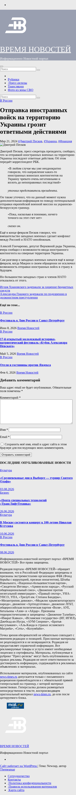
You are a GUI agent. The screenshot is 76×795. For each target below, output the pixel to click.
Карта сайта (16, 790)
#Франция (65, 141)
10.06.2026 (7, 533)
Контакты (14, 779)
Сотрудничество (19, 776)
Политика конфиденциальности (29, 783)
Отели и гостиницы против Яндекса (25, 365)
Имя (4, 429)
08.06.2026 (7, 552)
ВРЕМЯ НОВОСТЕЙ (35, 49)
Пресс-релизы (17, 83)
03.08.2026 (7, 489)
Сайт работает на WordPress (19, 766)
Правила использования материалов (32, 786)
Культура (6, 470)
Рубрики (13, 79)
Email (5, 437)
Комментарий (10, 397)
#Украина (50, 141)
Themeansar (7, 769)
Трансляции (16, 86)
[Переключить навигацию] (1, 66)
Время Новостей (28, 328)
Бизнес (4, 492)
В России (6, 100)
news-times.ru (8, 676)
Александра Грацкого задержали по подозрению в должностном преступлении (33, 295)
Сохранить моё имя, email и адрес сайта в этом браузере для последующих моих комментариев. (33, 446)
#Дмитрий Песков (30, 141)
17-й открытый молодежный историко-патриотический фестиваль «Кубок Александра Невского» (33, 342)
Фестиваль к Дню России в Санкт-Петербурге (32, 320)
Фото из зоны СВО (20, 90)
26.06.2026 (7, 511)
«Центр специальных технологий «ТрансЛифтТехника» (23, 502)
